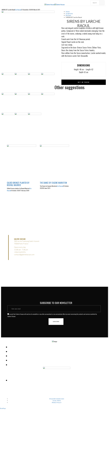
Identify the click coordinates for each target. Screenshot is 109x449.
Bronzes (68, 15)
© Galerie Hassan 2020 (56, 399)
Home (68, 12)
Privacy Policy (56, 402)
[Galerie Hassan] (49, 4)
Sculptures (69, 13)
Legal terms (57, 400)
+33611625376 (20, 252)
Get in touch (84, 82)
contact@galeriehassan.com (24, 254)
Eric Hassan (18, 9)
